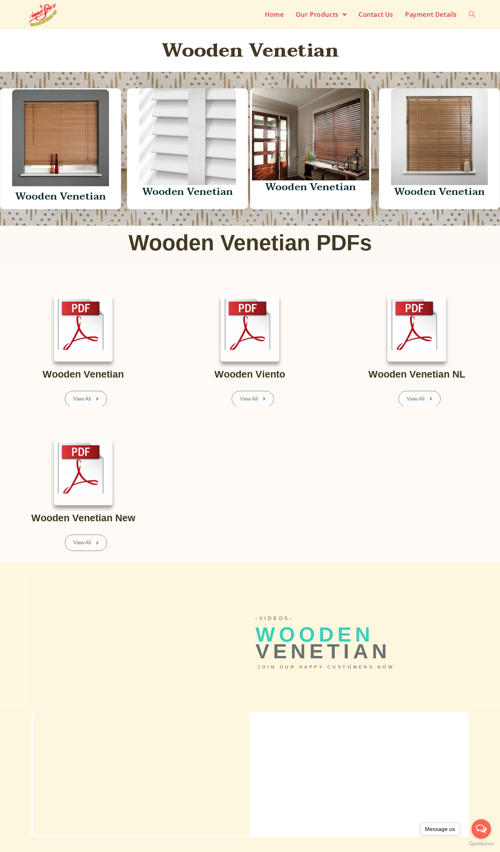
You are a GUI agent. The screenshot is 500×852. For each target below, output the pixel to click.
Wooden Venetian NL (416, 374)
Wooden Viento (249, 374)
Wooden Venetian (83, 374)
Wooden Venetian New (83, 517)
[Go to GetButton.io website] (481, 844)
